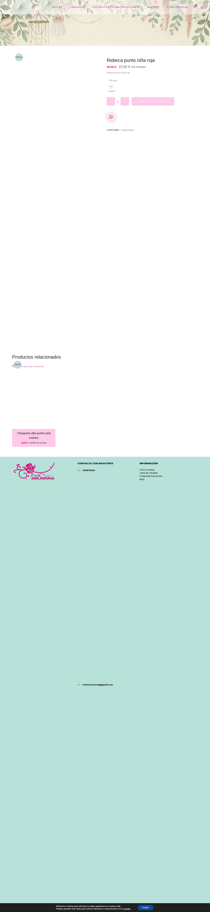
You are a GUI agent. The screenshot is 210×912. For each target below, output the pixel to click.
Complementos (127, 130)
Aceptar (145, 907)
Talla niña (112, 80)
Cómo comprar (147, 470)
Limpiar (111, 91)
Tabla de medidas (149, 473)
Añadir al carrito (153, 101)
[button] (111, 117)
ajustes (127, 909)
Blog (142, 479)
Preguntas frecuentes (151, 476)
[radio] (111, 86)
